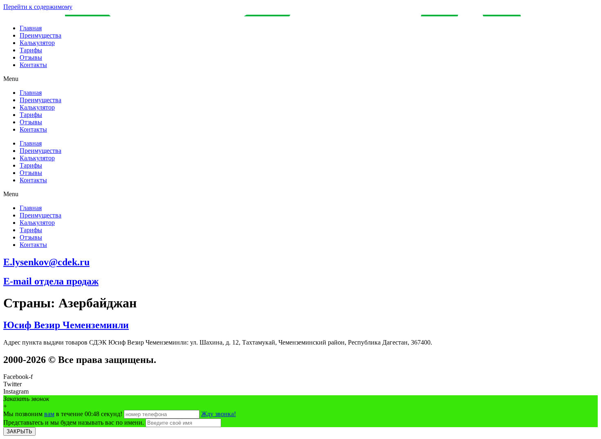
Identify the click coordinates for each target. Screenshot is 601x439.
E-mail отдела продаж (51, 281)
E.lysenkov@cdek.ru (46, 262)
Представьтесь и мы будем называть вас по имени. (73, 422)
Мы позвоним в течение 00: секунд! (63, 413)
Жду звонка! (218, 413)
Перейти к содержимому (37, 6)
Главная (31, 28)
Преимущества (40, 35)
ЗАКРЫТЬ (19, 431)
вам (49, 413)
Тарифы (31, 50)
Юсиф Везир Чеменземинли (66, 325)
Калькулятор (37, 42)
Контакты (33, 64)
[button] (300, 79)
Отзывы (31, 57)
